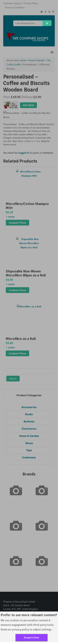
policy (25, 629)
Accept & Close (31, 637)
